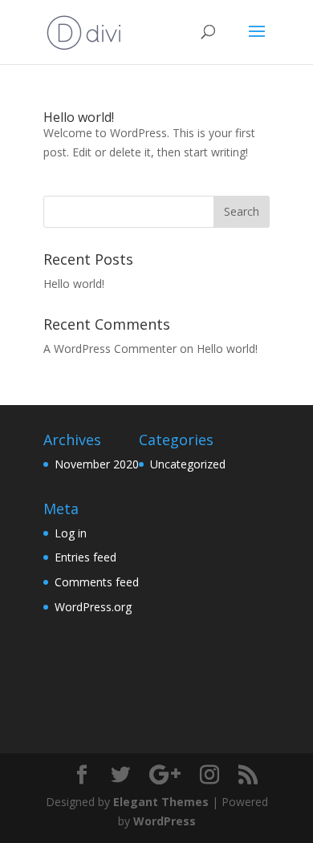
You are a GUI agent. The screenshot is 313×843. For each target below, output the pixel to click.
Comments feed (97, 582)
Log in (71, 533)
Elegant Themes (161, 801)
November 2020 (97, 464)
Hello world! (78, 117)
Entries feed (85, 557)
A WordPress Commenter (110, 348)
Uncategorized (188, 464)
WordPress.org (93, 606)
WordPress (164, 821)
